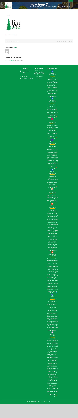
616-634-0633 (7, 1)
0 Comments (15, 34)
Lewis (6, 34)
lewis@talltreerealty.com (15, 1)
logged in (13, 60)
